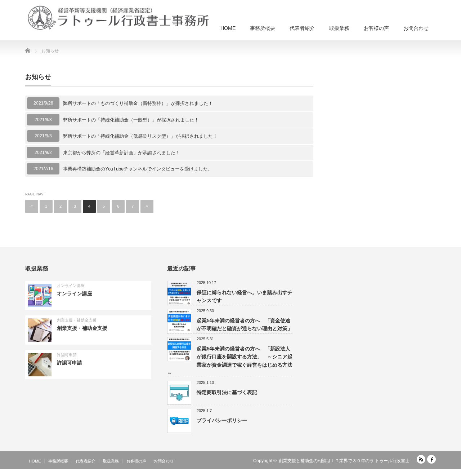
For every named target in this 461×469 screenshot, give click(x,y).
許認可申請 (67, 355)
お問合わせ (416, 28)
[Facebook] (431, 459)
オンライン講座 (71, 285)
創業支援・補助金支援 (77, 320)
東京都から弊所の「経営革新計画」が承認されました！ (121, 152)
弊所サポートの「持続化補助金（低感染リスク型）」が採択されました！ (140, 136)
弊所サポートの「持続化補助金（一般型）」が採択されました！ (131, 120)
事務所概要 (262, 28)
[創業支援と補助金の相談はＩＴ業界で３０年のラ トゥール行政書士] (118, 18)
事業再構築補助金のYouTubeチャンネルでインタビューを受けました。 (137, 169)
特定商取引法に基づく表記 (227, 392)
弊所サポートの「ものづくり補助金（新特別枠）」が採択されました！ (138, 103)
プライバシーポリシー (222, 420)
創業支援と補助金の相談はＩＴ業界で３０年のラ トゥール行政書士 (344, 460)
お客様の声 (376, 28)
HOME (228, 28)
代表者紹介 (302, 28)
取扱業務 (339, 28)
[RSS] (421, 459)
